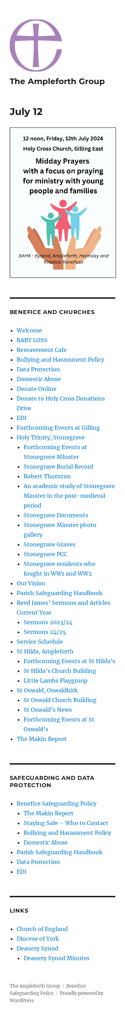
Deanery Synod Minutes (57, 958)
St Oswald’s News (48, 709)
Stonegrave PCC (45, 554)
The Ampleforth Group (57, 81)
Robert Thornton (47, 476)
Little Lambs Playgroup (56, 680)
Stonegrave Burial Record (58, 466)
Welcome (29, 330)
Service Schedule (40, 641)
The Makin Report (42, 738)
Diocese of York (38, 938)
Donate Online (37, 388)
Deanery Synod (37, 948)
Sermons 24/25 (45, 631)
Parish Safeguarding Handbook (59, 593)
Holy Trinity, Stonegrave (51, 437)
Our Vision (31, 583)
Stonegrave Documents (56, 515)
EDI (21, 417)
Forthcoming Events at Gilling (58, 427)
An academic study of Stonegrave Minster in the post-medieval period (69, 496)
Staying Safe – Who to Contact (66, 822)
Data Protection (38, 369)
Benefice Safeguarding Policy (57, 803)
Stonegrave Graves (49, 544)
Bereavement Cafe (42, 349)
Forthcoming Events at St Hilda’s (69, 661)
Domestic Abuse (39, 379)
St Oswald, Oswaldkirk (47, 690)
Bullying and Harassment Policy (60, 359)
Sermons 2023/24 (48, 622)
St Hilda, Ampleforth (45, 651)
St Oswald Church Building (60, 699)
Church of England (42, 928)
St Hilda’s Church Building (60, 670)
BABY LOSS (32, 340)
